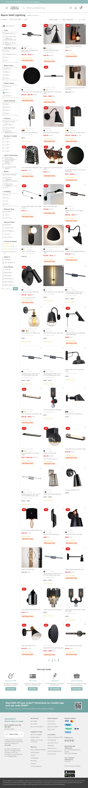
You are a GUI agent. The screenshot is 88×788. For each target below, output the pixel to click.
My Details (34, 721)
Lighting (29, 15)
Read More (76, 689)
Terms (14, 750)
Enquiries (33, 763)
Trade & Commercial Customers (37, 741)
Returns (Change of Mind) (55, 737)
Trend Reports (35, 752)
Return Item (51, 729)
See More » (5, 188)
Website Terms (52, 748)
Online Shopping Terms (55, 751)
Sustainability (34, 758)
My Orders (34, 724)
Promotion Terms (53, 743)
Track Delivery (52, 724)
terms (52, 709)
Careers (33, 755)
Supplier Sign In (35, 737)
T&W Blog (34, 761)
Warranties (51, 745)
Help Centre (51, 721)
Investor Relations (36, 766)
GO (15, 289)
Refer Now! (36, 2)
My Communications (37, 726)
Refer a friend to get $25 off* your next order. (23, 2)
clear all (26, 19)
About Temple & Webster (38, 750)
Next (83, 19)
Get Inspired (55, 689)
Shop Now (11, 689)
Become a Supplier (36, 734)
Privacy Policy (12, 756)
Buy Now (32, 689)
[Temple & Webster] (14, 8)
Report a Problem (53, 726)
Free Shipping (52, 740)
